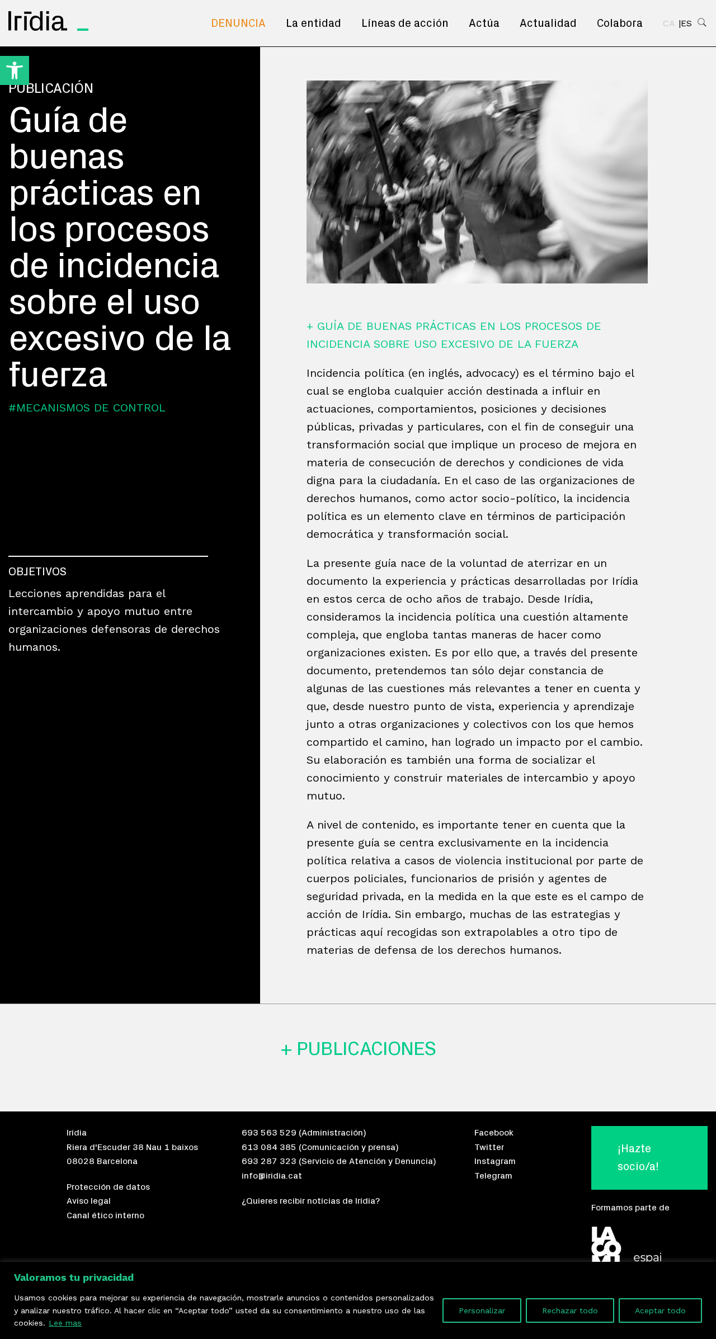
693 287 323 (269, 1161)
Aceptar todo (660, 1310)
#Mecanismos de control (87, 407)
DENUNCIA (238, 23)
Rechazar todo (570, 1310)
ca (669, 23)
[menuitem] (238, 23)
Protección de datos (108, 1186)
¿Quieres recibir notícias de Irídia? (311, 1200)
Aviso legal (89, 1200)
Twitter (489, 1147)
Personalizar (482, 1310)
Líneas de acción (405, 23)
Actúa (484, 23)
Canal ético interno (105, 1215)
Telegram (493, 1175)
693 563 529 (269, 1132)
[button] (14, 70)
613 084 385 (269, 1147)
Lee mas (65, 1322)
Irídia (77, 1132)
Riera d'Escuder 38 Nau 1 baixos (132, 1147)
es (686, 23)
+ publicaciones (358, 1049)
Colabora (620, 23)
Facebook (494, 1132)
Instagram (495, 1161)
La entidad (313, 23)
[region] (358, 1300)
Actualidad (548, 23)
